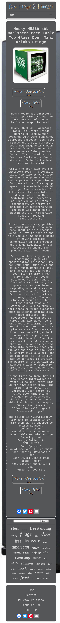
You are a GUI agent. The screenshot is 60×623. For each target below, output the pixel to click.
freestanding (40, 528)
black (22, 568)
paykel (45, 542)
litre (50, 564)
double (40, 569)
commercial (21, 552)
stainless (27, 563)
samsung (22, 557)
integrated (40, 578)
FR (35, 610)
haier (48, 573)
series (13, 569)
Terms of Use (31, 605)
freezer (32, 540)
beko (45, 559)
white (14, 562)
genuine (40, 563)
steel (15, 528)
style (15, 578)
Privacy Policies (31, 600)
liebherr (22, 573)
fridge (26, 534)
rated (14, 573)
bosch (32, 569)
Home (31, 590)
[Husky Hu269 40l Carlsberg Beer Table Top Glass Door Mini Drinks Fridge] (31, 65)
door (46, 534)
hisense (39, 572)
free (18, 541)
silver (35, 548)
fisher (36, 536)
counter (24, 530)
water (48, 569)
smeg (14, 535)
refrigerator (40, 552)
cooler (46, 548)
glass (30, 573)
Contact (31, 595)
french (37, 558)
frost (24, 577)
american (20, 547)
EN (27, 610)
